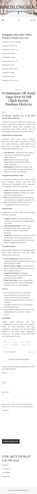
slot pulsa (5, 465)
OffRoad (28, 342)
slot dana (11, 76)
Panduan (5, 345)
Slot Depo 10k (13, 49)
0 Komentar (31, 352)
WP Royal (25, 490)
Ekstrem (16, 342)
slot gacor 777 (13, 61)
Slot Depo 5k (12, 46)
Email (4, 382)
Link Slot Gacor (13, 69)
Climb (5, 342)
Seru (29, 345)
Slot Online (11, 53)
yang (4, 347)
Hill (22, 342)
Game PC (18, 90)
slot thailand (6, 472)
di (10, 342)
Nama (4, 373)
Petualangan (14, 345)
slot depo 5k (6, 469)
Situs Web (5, 392)
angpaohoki (6, 476)
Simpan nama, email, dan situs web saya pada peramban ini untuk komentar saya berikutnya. (17, 405)
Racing (23, 345)
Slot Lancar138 (13, 80)
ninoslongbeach (11, 352)
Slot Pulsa (11, 72)
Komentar (5, 410)
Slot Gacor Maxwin (14, 42)
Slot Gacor (11, 65)
